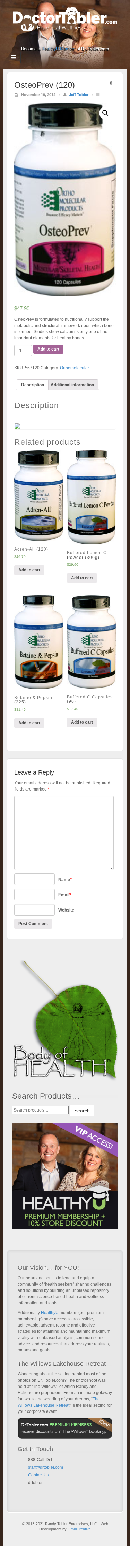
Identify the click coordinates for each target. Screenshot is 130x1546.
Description (32, 384)
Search (82, 1110)
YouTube (79, 39)
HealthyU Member (58, 48)
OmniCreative (79, 1529)
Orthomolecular (74, 367)
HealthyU (50, 1312)
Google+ (51, 39)
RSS (88, 39)
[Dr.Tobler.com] (65, 18)
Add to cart (48, 349)
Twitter (70, 39)
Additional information (72, 384)
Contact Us (38, 1474)
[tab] (33, 384)
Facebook (41, 39)
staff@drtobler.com (45, 1467)
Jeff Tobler (78, 95)
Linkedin (60, 39)
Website (66, 910)
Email (64, 894)
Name (65, 879)
